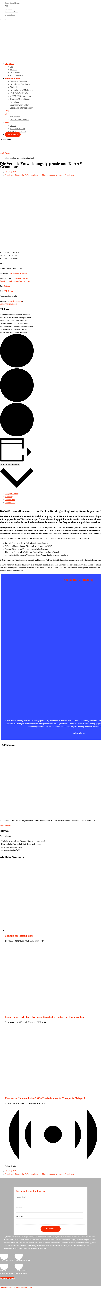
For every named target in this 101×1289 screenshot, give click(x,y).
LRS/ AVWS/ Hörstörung (20, 93)
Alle (11, 67)
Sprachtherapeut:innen (8, 304)
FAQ (7, 111)
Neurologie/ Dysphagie (20, 84)
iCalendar (8, 497)
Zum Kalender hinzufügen (10, 464)
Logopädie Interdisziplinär (21, 108)
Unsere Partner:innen (19, 120)
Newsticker (15, 117)
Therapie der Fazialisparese (19, 935)
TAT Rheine (8, 291)
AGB (6, 6)
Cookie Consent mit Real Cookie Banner (16, 1287)
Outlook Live (10, 503)
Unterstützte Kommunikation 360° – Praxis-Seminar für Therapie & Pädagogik (45, 1098)
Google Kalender (11, 494)
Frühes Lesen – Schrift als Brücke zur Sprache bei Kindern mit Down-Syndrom (45, 1017)
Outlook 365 (10, 500)
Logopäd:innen (16, 301)
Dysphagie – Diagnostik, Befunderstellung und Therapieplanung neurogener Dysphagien (40, 175)
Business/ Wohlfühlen (19, 105)
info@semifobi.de (22, 1260)
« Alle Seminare (6, 153)
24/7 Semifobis (16, 75)
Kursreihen (13, 134)
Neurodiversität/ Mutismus (21, 90)
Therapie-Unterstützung (20, 99)
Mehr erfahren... (79, 733)
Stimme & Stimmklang (19, 81)
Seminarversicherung (12, 12)
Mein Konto (11, 15)
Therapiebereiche (12, 78)
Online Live (15, 72)
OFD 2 (13, 126)
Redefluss (14, 102)
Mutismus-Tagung (17, 129)
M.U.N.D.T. (10, 172)
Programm (9, 64)
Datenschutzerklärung (12, 3)
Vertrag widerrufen (7, 1278)
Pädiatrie (14, 87)
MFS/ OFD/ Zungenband (20, 96)
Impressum (8, 9)
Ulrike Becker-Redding (18, 273)
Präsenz (13, 70)
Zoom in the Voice (18, 131)
